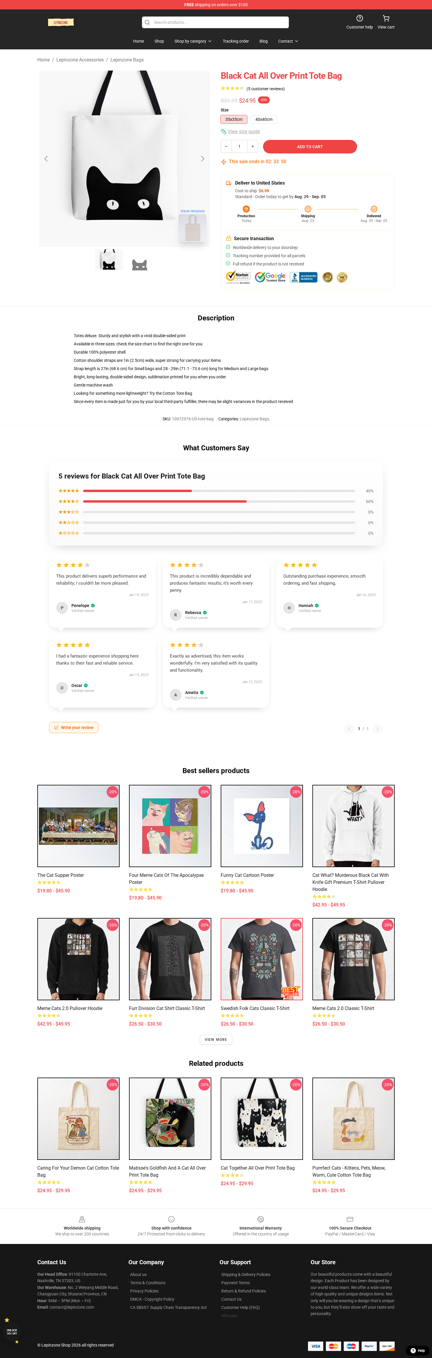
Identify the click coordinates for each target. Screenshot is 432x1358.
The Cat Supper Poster (60, 875)
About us (138, 1274)
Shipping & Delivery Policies (245, 1274)
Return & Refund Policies (243, 1291)
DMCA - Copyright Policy (152, 1299)
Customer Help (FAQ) (240, 1307)
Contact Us (231, 1299)
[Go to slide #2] (139, 259)
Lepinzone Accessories (80, 60)
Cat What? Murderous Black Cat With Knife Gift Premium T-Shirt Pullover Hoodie (350, 882)
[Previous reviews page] (349, 728)
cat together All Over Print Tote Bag (258, 1168)
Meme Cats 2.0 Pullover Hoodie (69, 1008)
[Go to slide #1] (109, 259)
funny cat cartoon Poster (247, 875)
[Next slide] (202, 159)
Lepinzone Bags (127, 60)
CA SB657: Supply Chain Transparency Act (168, 1307)
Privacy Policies (144, 1291)
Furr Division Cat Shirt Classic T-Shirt (167, 1008)
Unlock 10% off (12, 1332)
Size (225, 110)
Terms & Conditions (147, 1282)
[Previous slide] (46, 159)
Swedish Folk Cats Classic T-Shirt (255, 1008)
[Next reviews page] (377, 728)
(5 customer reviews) (266, 88)
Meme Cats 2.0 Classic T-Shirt (343, 1008)
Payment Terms (235, 1282)
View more (216, 1040)
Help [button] (421, 1351)
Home (43, 60)
